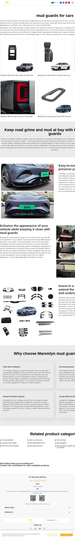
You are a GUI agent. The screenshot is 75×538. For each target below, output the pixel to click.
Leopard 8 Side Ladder (9, 443)
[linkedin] (63, 3)
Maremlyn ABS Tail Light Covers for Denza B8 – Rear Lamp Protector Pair (25, 116)
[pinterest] (69, 3)
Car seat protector (7, 440)
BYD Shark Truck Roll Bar (10, 446)
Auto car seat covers (35, 440)
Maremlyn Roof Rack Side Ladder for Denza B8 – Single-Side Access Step (25, 75)
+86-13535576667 (37, 480)
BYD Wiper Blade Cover (37, 443)
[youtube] (66, 3)
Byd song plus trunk (35, 446)
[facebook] (61, 3)
